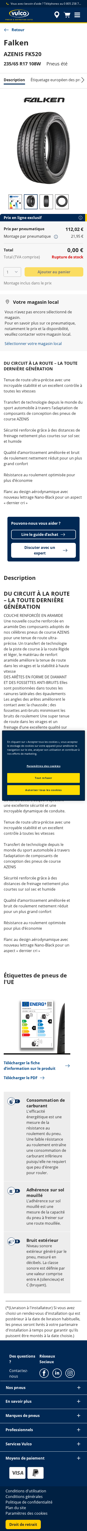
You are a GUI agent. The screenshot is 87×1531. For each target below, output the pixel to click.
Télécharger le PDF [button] (21, 1077)
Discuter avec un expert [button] (39, 550)
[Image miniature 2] (31, 201)
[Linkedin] (57, 1373)
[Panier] (67, 15)
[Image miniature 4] (62, 201)
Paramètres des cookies (44, 766)
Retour (18, 29)
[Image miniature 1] (15, 201)
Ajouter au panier (54, 271)
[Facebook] (44, 1373)
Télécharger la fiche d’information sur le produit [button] (29, 1065)
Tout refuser (43, 778)
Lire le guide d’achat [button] (39, 534)
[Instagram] (70, 1373)
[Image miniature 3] (46, 201)
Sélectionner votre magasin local (33, 343)
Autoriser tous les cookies (43, 790)
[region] (43, 765)
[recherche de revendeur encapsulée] (57, 15)
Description (14, 79)
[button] (77, 15)
